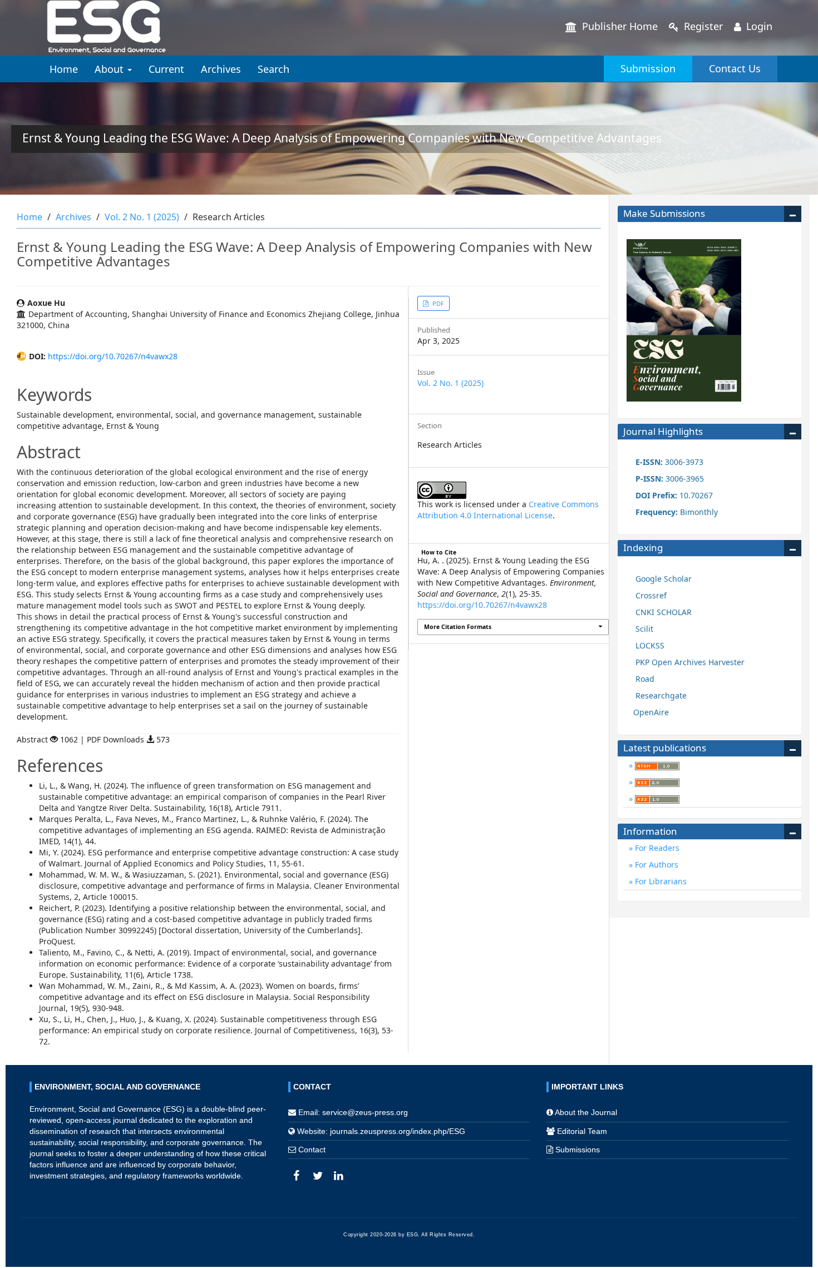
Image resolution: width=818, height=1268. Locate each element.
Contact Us (735, 68)
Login (757, 26)
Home (64, 69)
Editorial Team (582, 1131)
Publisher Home (618, 26)
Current (166, 69)
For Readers (656, 848)
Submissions (577, 1149)
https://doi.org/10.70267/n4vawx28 (113, 356)
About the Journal (586, 1112)
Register (702, 26)
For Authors (655, 864)
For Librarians (660, 881)
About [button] (110, 69)
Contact (312, 1149)
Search (273, 69)
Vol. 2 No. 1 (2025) (142, 217)
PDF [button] (437, 303)
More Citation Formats (457, 627)
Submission (648, 68)
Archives (221, 69)
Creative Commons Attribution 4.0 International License (508, 510)
